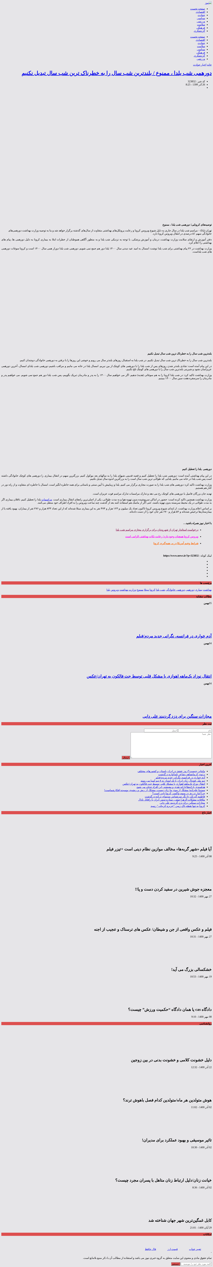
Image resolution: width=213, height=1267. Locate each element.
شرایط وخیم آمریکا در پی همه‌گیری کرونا (175, 543)
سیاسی (201, 18)
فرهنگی (200, 27)
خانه (209, 64)
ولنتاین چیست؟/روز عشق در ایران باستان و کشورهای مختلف (171, 771)
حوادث (201, 15)
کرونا (152, 589)
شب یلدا (160, 589)
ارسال (126, 757)
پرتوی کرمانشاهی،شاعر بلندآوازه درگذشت (181, 774)
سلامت (201, 24)
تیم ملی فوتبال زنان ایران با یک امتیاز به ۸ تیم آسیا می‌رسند (173, 780)
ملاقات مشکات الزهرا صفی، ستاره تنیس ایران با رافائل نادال (171, 799)
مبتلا (146, 589)
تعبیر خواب (195, 1249)
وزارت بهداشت (127, 589)
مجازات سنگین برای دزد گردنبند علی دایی (177, 716)
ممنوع (140, 589)
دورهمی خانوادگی (175, 589)
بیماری (198, 589)
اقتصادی (200, 11)
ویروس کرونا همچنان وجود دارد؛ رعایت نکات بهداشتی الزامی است (161, 536)
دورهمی (190, 589)
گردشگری (199, 30)
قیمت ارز (172, 1249)
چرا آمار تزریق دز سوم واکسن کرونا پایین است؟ (178, 793)
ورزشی (201, 21)
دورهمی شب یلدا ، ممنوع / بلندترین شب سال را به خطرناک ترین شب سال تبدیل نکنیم (117, 73)
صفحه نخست (197, 8)
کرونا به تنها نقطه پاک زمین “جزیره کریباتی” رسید (178, 806)
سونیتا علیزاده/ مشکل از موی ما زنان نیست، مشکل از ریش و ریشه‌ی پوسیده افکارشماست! (154, 790)
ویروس (115, 589)
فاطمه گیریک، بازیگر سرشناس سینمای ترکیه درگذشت (175, 796)
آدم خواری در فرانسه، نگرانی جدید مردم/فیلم (174, 636)
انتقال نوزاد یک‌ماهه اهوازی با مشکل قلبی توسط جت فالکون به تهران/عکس (149, 676)
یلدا (108, 589)
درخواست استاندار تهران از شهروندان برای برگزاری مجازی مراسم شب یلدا (157, 529)
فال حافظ (150, 1249)
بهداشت (207, 589)
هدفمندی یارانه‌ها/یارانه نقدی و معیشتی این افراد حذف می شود (170, 787)
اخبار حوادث (199, 64)
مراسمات (46, 499)
